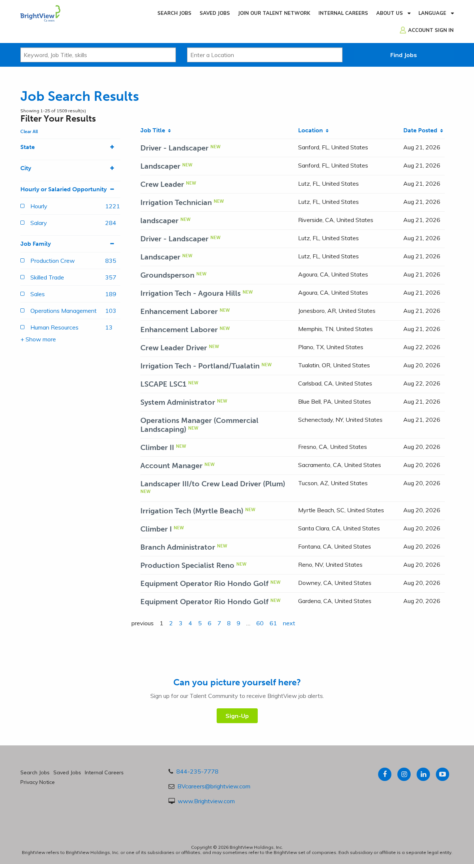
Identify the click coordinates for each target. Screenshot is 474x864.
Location (312, 130)
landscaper (159, 220)
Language (432, 13)
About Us (389, 13)
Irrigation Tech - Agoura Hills (190, 293)
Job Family (35, 243)
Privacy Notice (37, 782)
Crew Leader (162, 184)
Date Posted (421, 130)
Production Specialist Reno (187, 565)
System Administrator (177, 402)
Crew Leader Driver (173, 347)
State (27, 146)
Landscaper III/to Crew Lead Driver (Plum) (212, 483)
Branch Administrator (177, 547)
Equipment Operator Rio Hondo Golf (204, 583)
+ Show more (38, 339)
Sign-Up (237, 715)
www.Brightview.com (206, 801)
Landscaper (160, 166)
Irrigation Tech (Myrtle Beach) (191, 510)
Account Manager (171, 465)
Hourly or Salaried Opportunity (63, 189)
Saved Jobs (215, 13)
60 (260, 623)
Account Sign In (431, 30)
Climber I (156, 528)
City (25, 168)
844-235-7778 (197, 771)
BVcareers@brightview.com (213, 786)
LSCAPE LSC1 (163, 384)
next (289, 623)
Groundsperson (167, 275)
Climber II (157, 447)
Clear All (29, 131)
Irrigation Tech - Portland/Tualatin (200, 365)
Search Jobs (174, 13)
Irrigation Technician (176, 202)
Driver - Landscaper (174, 147)
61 (273, 623)
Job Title (154, 130)
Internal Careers (343, 13)
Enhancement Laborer (179, 311)
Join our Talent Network (274, 13)
